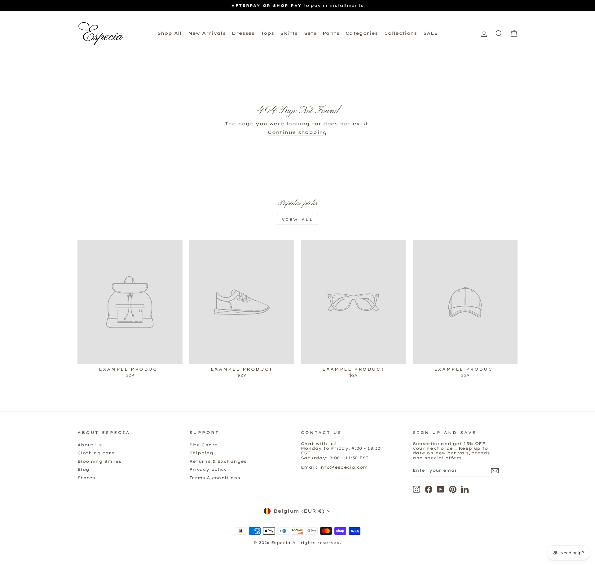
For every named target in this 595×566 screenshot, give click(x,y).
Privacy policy (208, 469)
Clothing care (96, 452)
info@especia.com (343, 467)
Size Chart (203, 444)
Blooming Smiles (99, 461)
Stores (86, 477)
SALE (430, 33)
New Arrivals (207, 33)
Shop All (169, 33)
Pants (331, 33)
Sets (310, 33)
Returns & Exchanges (218, 461)
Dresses (243, 33)
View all (298, 219)
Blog (83, 469)
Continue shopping (297, 132)
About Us (89, 444)
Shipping (201, 452)
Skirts (289, 33)
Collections (400, 33)
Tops (267, 33)
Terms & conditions (214, 477)
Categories (362, 33)
